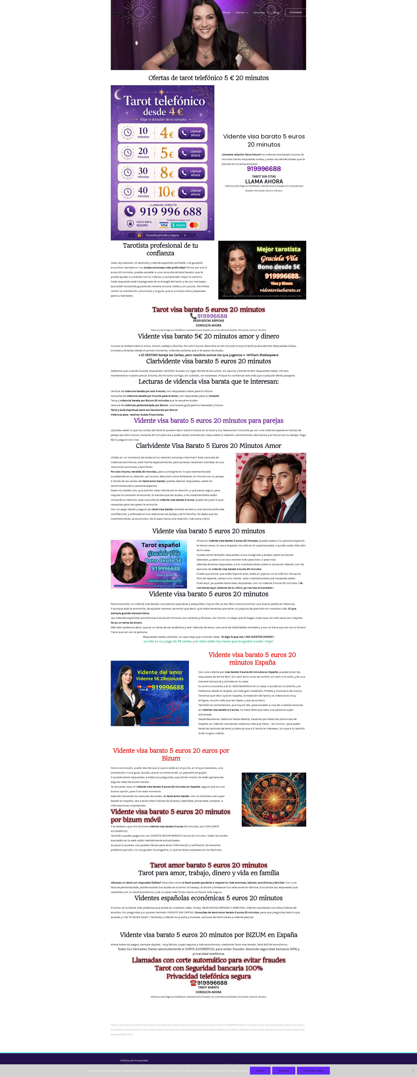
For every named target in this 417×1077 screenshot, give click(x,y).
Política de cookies (313, 1070)
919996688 (212, 316)
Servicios (259, 12)
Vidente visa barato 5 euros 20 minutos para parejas (208, 420)
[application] (246, 12)
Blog (276, 12)
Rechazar (284, 1070)
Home (226, 12)
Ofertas (240, 12)
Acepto (260, 1070)
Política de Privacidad (134, 1060)
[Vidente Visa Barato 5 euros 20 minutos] (117, 12)
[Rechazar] (413, 1070)
